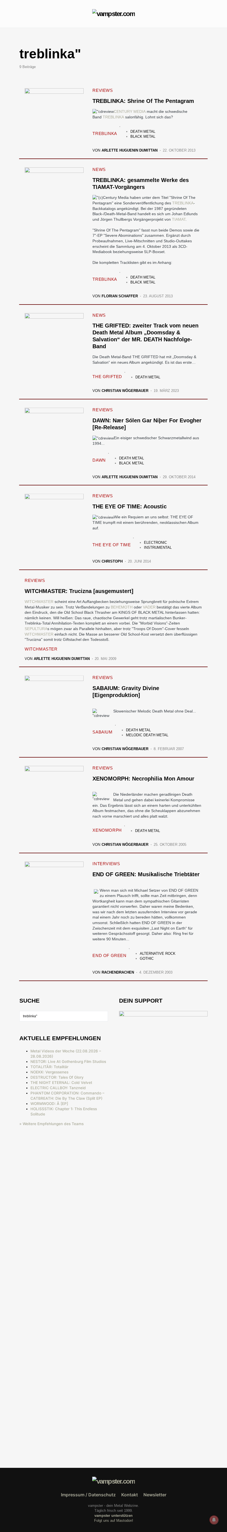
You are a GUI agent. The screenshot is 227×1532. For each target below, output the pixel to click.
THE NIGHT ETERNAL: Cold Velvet (61, 1082)
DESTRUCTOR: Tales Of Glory (57, 1077)
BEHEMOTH (122, 607)
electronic (155, 542)
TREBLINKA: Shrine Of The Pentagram (143, 101)
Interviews (106, 863)
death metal (142, 131)
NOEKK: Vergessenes (49, 1072)
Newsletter (154, 1494)
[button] (20, 13)
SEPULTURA (36, 628)
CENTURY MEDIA (130, 111)
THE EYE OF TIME (111, 544)
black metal (142, 136)
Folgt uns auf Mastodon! (113, 1520)
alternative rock (158, 953)
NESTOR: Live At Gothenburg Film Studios (68, 1061)
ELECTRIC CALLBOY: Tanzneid (58, 1088)
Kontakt (129, 1494)
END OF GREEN (109, 955)
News (98, 169)
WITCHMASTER (39, 601)
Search (103, 1016)
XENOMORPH (107, 830)
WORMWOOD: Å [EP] (49, 1103)
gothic (147, 958)
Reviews (102, 90)
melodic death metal (147, 735)
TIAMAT (178, 219)
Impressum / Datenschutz (88, 1494)
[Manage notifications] (214, 1519)
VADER (149, 607)
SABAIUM (102, 732)
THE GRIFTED (107, 376)
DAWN (98, 460)
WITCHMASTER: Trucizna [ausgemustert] (79, 591)
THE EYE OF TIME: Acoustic (129, 506)
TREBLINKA (113, 117)
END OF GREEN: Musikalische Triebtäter (146, 874)
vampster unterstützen (113, 1515)
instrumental (158, 547)
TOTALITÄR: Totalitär (49, 1067)
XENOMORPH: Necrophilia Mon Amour (143, 779)
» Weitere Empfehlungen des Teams (51, 1124)
